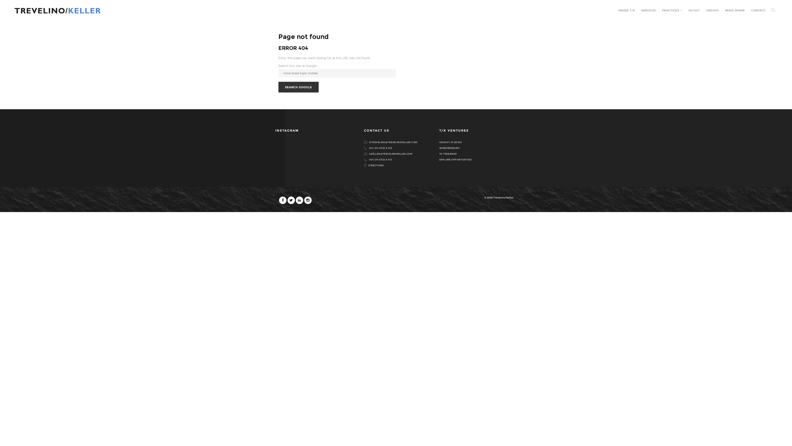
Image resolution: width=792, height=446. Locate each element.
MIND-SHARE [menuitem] (735, 10)
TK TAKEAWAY (448, 153)
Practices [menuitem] (670, 10)
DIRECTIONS (376, 165)
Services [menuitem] (648, 10)
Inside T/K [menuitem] (627, 10)
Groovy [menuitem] (712, 10)
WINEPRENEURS (449, 148)
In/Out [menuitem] (694, 10)
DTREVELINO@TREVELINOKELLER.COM (393, 142)
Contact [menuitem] (758, 10)
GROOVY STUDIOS (450, 142)
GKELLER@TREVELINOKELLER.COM (390, 153)
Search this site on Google (297, 66)
